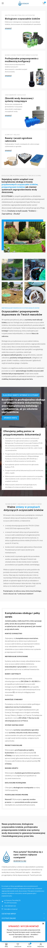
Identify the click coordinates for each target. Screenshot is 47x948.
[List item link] (23, 906)
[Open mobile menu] (3, 3)
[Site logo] (23, 3)
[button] (43, 924)
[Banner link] (23, 30)
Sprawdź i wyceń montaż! (23, 926)
